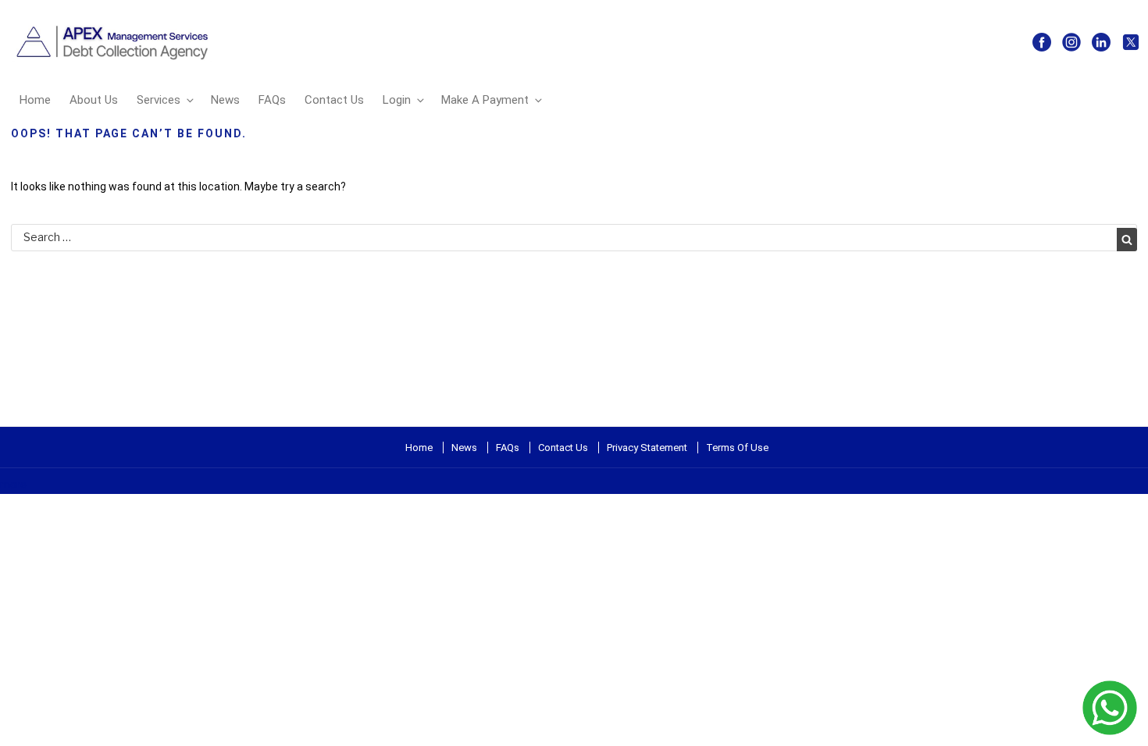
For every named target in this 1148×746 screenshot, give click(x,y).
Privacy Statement (647, 447)
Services (158, 100)
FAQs (272, 100)
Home (35, 100)
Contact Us (334, 100)
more (13, 484)
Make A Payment (485, 100)
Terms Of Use (737, 447)
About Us (94, 100)
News (225, 100)
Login (397, 100)
